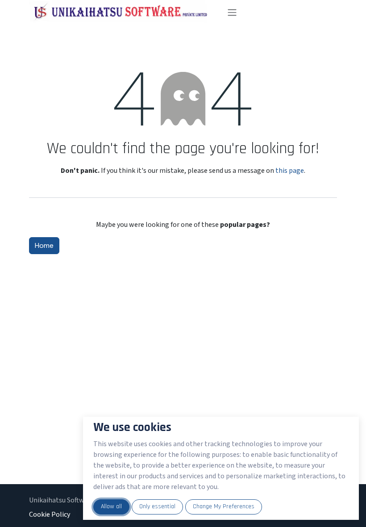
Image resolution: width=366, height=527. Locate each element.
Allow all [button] (111, 506)
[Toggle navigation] (278, 12)
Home (44, 245)
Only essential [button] (157, 506)
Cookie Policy (49, 514)
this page (289, 171)
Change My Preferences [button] (223, 506)
